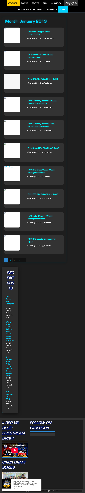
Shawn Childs (48, 107)
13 (19, 260)
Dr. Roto (47, 61)
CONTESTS (57, 3)
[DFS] (13, 81)
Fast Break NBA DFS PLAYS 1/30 (43, 148)
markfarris (48, 223)
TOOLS (45, 3)
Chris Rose (48, 152)
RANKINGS (24, 3)
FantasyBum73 (49, 38)
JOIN (63, 9)
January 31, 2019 (35, 38)
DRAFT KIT (35, 3)
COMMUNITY (25, 9)
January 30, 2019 (35, 130)
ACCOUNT (51, 9)
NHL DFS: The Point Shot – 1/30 (43, 194)
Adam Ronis (48, 130)
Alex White (47, 246)
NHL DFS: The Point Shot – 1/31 (43, 79)
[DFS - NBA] (13, 35)
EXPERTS (39, 9)
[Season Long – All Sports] (13, 58)
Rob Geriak (48, 83)
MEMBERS (13, 3)
